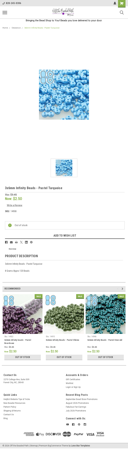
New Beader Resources (14, 403)
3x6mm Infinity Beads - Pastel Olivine (62, 340)
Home (5, 28)
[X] (21, 242)
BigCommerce (54, 446)
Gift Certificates (73, 379)
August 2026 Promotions (77, 403)
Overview (12, 249)
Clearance (16, 28)
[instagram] (85, 424)
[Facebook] (6, 242)
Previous (118, 288)
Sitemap (34, 446)
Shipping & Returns (12, 411)
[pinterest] (79, 424)
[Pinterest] (31, 242)
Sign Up (77, 387)
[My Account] (115, 3)
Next (123, 288)
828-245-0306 (13, 3)
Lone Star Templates (80, 446)
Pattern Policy (10, 407)
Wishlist (69, 383)
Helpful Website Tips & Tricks (17, 399)
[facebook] (73, 424)
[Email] (11, 242)
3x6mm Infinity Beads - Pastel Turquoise (42, 28)
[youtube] (67, 424)
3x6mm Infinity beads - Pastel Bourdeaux (17, 341)
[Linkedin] (26, 242)
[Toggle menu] (4, 12)
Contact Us (9, 414)
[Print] (16, 242)
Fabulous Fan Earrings (76, 407)
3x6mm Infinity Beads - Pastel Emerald (104, 340)
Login (68, 387)
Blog (6, 418)
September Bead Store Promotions (82, 399)
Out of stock (22, 357)
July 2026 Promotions (76, 411)
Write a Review (14, 205)
